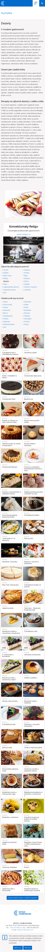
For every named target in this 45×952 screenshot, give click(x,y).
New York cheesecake (10, 585)
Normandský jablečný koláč (10, 770)
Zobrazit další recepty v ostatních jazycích (22, 898)
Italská (26, 305)
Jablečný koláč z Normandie (8, 890)
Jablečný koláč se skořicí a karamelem (11, 445)
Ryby (26, 276)
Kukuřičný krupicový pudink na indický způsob (31, 819)
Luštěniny (27, 290)
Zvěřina (26, 273)
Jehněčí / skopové (30, 287)
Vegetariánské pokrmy (11, 287)
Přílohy (5, 278)
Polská (26, 324)
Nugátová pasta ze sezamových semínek (32, 890)
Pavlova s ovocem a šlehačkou (31, 563)
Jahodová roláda (30, 353)
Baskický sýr (28, 399)
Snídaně (27, 284)
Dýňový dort (28, 538)
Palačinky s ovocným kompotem (32, 725)
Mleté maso (7, 276)
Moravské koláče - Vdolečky (31, 702)
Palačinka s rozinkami (10, 817)
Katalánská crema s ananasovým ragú (9, 793)
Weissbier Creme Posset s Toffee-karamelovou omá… (33, 844)
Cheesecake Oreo (8, 399)
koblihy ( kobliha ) (30, 678)
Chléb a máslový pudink (33, 748)
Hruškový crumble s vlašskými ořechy (31, 770)
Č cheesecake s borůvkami (8, 655)
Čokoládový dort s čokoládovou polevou (10, 353)
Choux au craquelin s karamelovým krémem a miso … (33, 469)
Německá (6, 310)
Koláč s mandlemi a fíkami (9, 377)
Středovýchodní (8, 324)
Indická (5, 319)
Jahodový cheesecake (32, 655)
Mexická (27, 313)
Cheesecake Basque (9, 467)
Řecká (5, 313)
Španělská (27, 310)
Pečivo (26, 281)
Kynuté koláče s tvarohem (30, 445)
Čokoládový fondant (31, 515)
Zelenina (27, 278)
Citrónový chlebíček (9, 867)
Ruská (26, 307)
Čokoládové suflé (30, 631)
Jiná (4, 293)
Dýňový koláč (7, 748)
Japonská (6, 321)
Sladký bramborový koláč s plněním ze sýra (33, 493)
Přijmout (28, 948)
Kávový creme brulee (10, 701)
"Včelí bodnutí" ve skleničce (8, 539)
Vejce (5, 284)
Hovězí (5, 270)
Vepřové (27, 270)
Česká (5, 302)
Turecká (27, 321)
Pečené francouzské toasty (31, 421)
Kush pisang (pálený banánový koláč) (9, 516)
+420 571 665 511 (15, 928)
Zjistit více (17, 948)
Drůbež (5, 273)
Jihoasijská (27, 319)
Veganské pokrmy (9, 290)
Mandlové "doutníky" (9, 562)
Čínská (5, 307)
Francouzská (7, 305)
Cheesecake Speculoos (32, 376)
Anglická (27, 316)
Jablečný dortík (8, 608)
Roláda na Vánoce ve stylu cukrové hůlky (10, 421)
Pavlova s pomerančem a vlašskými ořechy (11, 493)
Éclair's (26, 867)
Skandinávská (7, 316)
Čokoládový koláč (9, 724)
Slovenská (27, 302)
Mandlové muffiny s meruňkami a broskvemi (11, 632)
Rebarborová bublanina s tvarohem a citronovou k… (33, 794)
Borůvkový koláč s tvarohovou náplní (9, 679)
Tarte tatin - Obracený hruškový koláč (32, 609)
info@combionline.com (25, 930)
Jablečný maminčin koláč (9, 843)
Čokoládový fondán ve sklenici (32, 586)
